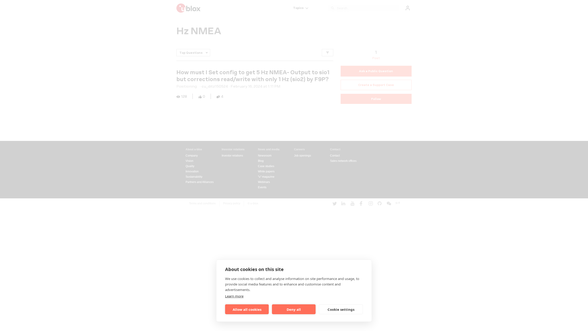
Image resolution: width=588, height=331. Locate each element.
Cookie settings (341, 309)
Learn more (234, 296)
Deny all (294, 309)
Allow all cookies (247, 309)
